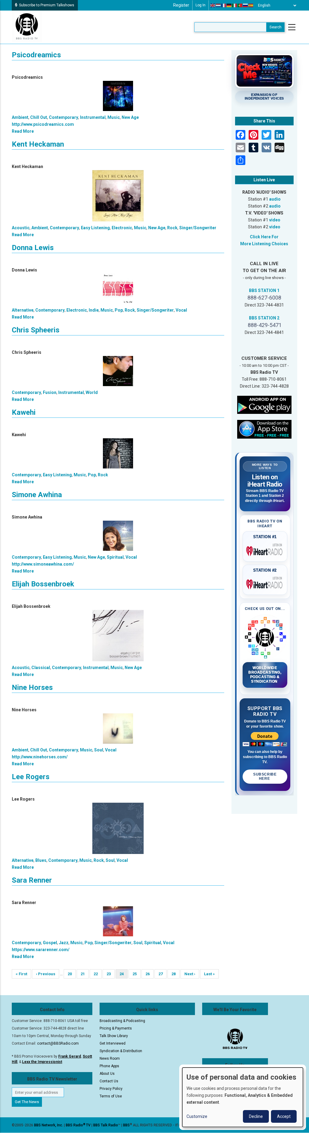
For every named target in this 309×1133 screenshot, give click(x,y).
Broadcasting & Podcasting (122, 1021)
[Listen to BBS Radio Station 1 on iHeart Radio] (265, 550)
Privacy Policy (111, 1089)
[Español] (251, 5)
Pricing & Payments (116, 1028)
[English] (213, 5)
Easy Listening (95, 227)
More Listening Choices (264, 243)
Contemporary (63, 117)
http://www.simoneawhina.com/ (43, 564)
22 (98, 974)
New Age (130, 117)
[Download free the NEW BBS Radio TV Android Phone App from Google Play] (264, 404)
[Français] (224, 5)
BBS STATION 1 (264, 290)
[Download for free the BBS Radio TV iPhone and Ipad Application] (264, 429)
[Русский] (245, 5)
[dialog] (242, 1097)
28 (175, 974)
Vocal (181, 310)
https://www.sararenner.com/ (40, 949)
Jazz (63, 942)
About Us (107, 1073)
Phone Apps (109, 1066)
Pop (119, 310)
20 (72, 974)
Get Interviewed (113, 1043)
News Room (110, 1058)
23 (111, 974)
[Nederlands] (218, 5)
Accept (284, 1116)
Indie (94, 310)
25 (136, 974)
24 (123, 975)
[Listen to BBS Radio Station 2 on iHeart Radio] (265, 583)
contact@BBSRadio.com (58, 1043)
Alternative (22, 310)
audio (275, 199)
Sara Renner (32, 880)
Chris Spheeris (35, 330)
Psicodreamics (36, 55)
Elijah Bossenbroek (43, 584)
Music (113, 117)
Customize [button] (196, 1116)
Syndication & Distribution (121, 1051)
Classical (40, 667)
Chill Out (38, 117)
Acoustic (21, 227)
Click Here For (264, 236)
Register (181, 5)
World (92, 392)
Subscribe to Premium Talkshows (46, 5)
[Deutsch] (229, 5)
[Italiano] (234, 5)
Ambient (20, 117)
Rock (172, 227)
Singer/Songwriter (197, 227)
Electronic (122, 227)
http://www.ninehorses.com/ (40, 756)
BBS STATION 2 (264, 318)
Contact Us (109, 1081)
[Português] (240, 5)
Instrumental (93, 117)
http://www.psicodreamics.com (43, 124)
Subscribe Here (264, 776)
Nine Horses (32, 687)
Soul (98, 749)
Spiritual (115, 557)
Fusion (49, 392)
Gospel (50, 942)
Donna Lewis (33, 247)
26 (149, 974)
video (274, 219)
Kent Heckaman (38, 144)
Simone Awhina (37, 494)
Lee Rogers (30, 777)
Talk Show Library (114, 1036)
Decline (256, 1116)
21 (85, 974)
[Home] (27, 26)
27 (162, 974)
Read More (23, 131)
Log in (200, 5)
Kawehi (24, 412)
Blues (40, 860)
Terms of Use (111, 1096)
